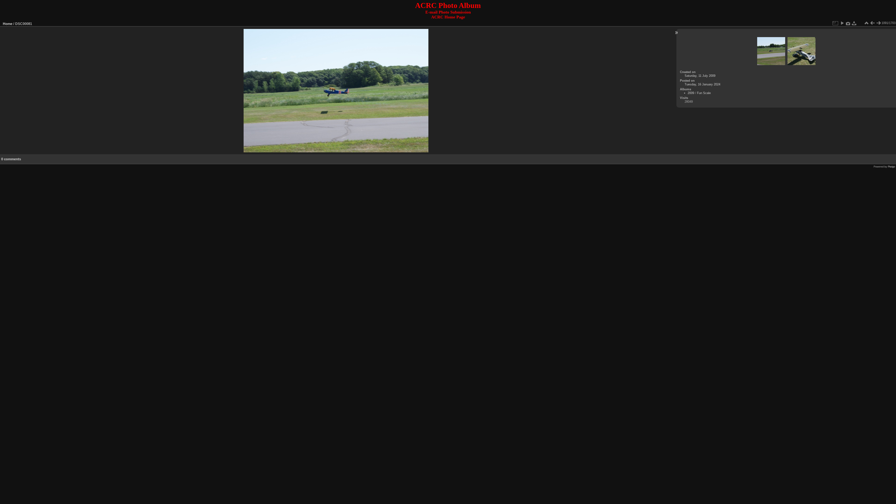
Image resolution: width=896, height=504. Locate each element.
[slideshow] (842, 23)
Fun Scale (704, 93)
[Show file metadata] (848, 23)
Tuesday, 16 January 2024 (702, 84)
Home (7, 24)
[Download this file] (854, 23)
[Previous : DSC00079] (872, 23)
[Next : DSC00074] (878, 23)
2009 (691, 93)
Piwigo (891, 166)
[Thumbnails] (866, 23)
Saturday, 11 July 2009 (700, 75)
